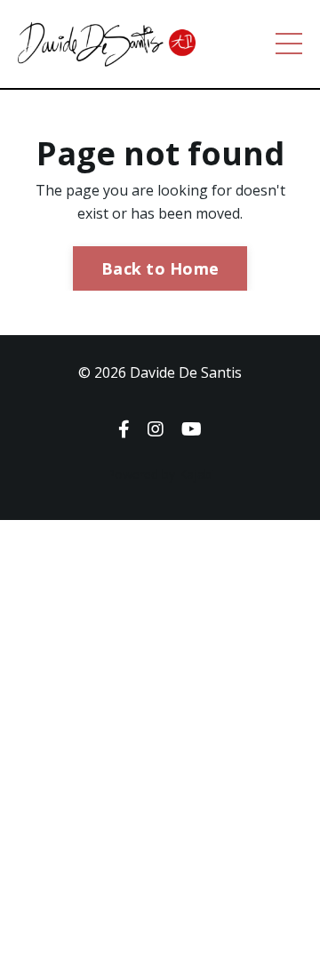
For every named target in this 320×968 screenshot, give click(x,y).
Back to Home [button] (160, 268)
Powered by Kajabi (160, 474)
